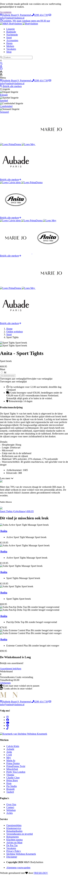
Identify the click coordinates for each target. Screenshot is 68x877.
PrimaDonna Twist (15, 766)
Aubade (10, 749)
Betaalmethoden (14, 831)
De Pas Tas (12, 845)
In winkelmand (7, 375)
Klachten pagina (14, 839)
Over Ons (11, 804)
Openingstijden (14, 825)
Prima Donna (13, 763)
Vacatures (11, 49)
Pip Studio (11, 786)
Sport (9, 37)
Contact (10, 807)
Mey (8, 757)
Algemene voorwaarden (18, 867)
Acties (9, 813)
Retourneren (12, 836)
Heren (9, 43)
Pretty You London (15, 772)
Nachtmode (12, 34)
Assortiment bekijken (10, 668)
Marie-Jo (10, 760)
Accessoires (12, 40)
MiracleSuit (12, 769)
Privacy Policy (13, 851)
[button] (26, 378)
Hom (8, 783)
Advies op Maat (14, 842)
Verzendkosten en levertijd (19, 834)
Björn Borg (12, 780)
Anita (3, 531)
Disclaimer (11, 856)
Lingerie (10, 29)
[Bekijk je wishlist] (1, 69)
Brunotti (10, 789)
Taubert (10, 792)
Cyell (9, 754)
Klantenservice (13, 828)
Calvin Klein (12, 746)
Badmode (11, 31)
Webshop (11, 810)
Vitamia (10, 774)
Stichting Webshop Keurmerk (21, 854)
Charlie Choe (13, 777)
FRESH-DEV (41, 873)
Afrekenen (5, 683)
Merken (10, 46)
